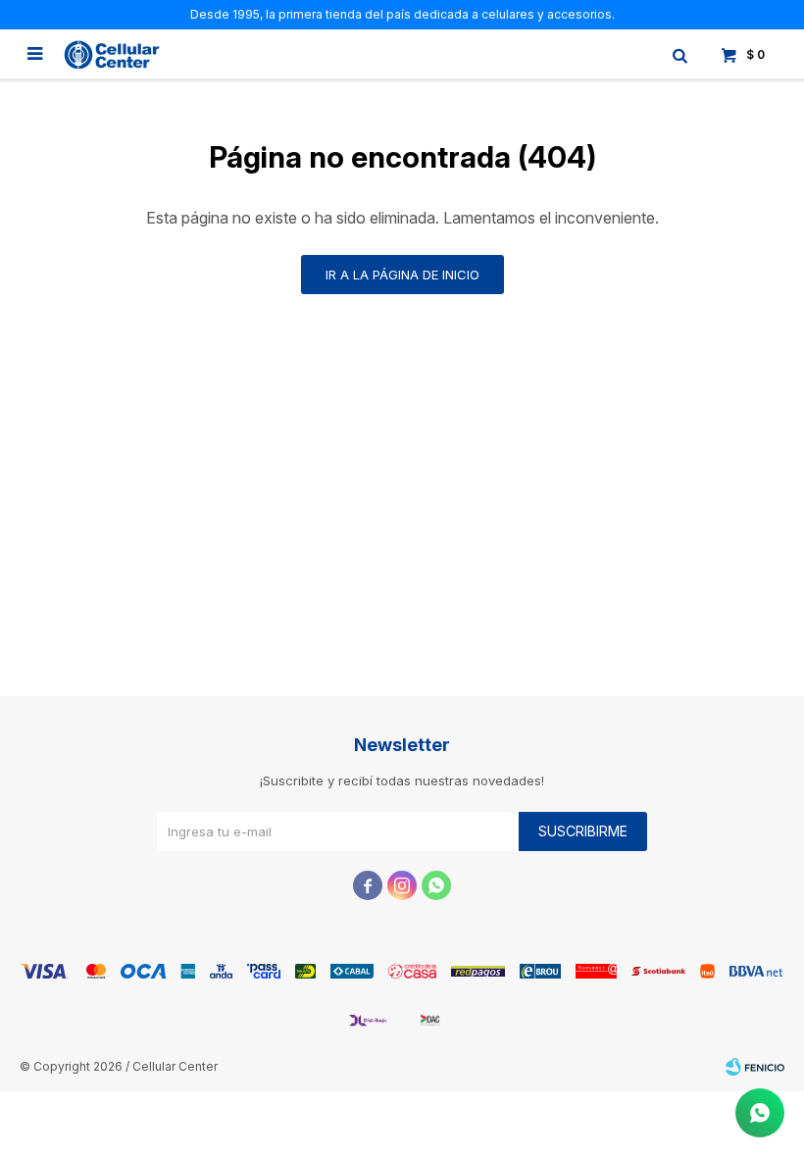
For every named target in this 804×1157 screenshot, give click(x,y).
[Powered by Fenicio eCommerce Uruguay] (755, 1067)
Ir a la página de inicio (402, 274)
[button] (679, 53)
